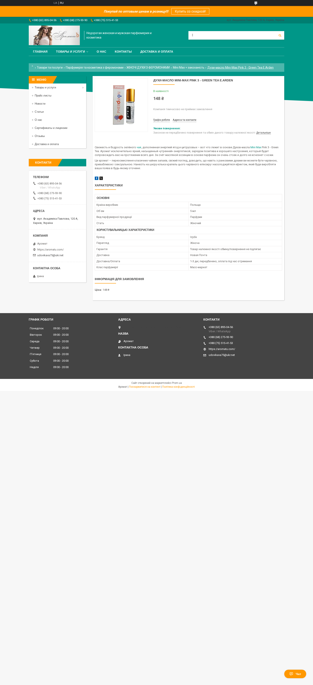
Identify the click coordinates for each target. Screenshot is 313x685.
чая (139, 147)
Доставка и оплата (156, 51)
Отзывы (40, 136)
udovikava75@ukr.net (50, 255)
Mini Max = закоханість (188, 67)
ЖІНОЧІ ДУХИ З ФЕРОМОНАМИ (148, 67)
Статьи (39, 111)
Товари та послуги (50, 67)
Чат (298, 674)
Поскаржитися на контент (144, 386)
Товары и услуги (70, 51)
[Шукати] (280, 35)
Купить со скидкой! (190, 11)
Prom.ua (177, 382)
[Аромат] (54, 35)
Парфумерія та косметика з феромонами (94, 67)
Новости (40, 103)
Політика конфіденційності (178, 386)
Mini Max (255, 147)
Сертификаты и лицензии (51, 128)
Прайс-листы (43, 95)
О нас (101, 51)
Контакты (123, 51)
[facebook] (96, 179)
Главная (40, 51)
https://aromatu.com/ (50, 249)
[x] (101, 179)
